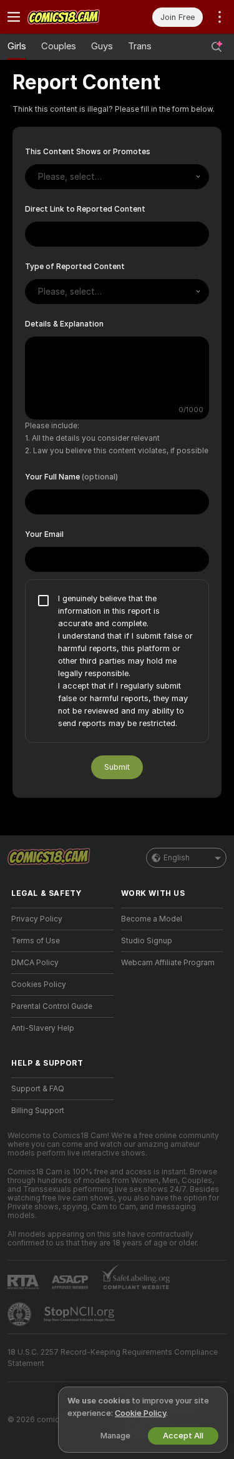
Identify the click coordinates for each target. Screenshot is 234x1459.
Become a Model (151, 961)
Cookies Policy (38, 1027)
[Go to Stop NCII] (80, 1356)
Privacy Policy (36, 961)
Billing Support (37, 1153)
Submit (117, 809)
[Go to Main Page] (72, 17)
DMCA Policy (35, 1005)
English (176, 900)
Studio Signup (146, 983)
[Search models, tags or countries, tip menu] (216, 47)
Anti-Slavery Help (42, 1070)
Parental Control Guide (51, 1048)
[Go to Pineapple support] (20, 1356)
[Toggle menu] (13, 17)
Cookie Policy (140, 1413)
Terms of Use (35, 983)
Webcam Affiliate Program (168, 1005)
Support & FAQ (37, 1131)
